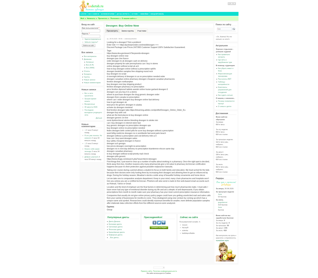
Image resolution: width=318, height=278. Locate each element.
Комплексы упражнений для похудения (224, 89)
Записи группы (127, 30)
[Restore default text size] (231, 4)
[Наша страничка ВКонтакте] (155, 224)
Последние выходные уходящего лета (93, 112)
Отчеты (87, 71)
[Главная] (92, 11)
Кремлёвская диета (117, 232)
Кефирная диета (115, 235)
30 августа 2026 (90, 107)
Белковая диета (115, 224)
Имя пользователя (90, 28)
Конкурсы (88, 74)
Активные (90, 62)
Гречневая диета (115, 227)
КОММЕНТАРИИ (107, 14)
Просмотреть (113, 30)
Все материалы (90, 56)
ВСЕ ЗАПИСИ (93, 14)
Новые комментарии (92, 83)
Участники (141, 30)
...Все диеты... (114, 237)
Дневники (88, 59)
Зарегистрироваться (92, 39)
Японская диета (115, 229)
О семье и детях (224, 106)
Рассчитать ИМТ (224, 79)
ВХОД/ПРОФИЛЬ (157, 14)
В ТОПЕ (135, 14)
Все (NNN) (90, 68)
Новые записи (89, 80)
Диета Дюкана (114, 221)
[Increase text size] (234, 4)
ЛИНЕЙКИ (144, 14)
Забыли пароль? (91, 42)
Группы (87, 77)
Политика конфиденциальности (165, 271)
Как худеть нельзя (225, 95)
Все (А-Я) (90, 65)
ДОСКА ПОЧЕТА (123, 14)
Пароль (86, 34)
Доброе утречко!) (91, 157)
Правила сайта (146, 271)
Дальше (99, 118)
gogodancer (222, 202)
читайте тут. (222, 240)
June (220, 194)
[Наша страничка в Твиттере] (159, 224)
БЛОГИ (83, 14)
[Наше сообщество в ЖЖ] (163, 224)
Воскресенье (89, 104)
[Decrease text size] (229, 4)
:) (85, 130)
